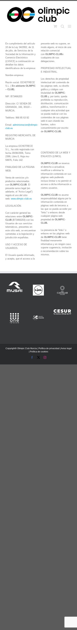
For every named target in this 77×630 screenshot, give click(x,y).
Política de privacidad (48, 348)
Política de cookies (39, 351)
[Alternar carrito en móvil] (55, 26)
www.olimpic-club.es (21, 198)
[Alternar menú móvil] (70, 26)
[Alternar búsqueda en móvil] (62, 26)
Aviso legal (66, 348)
